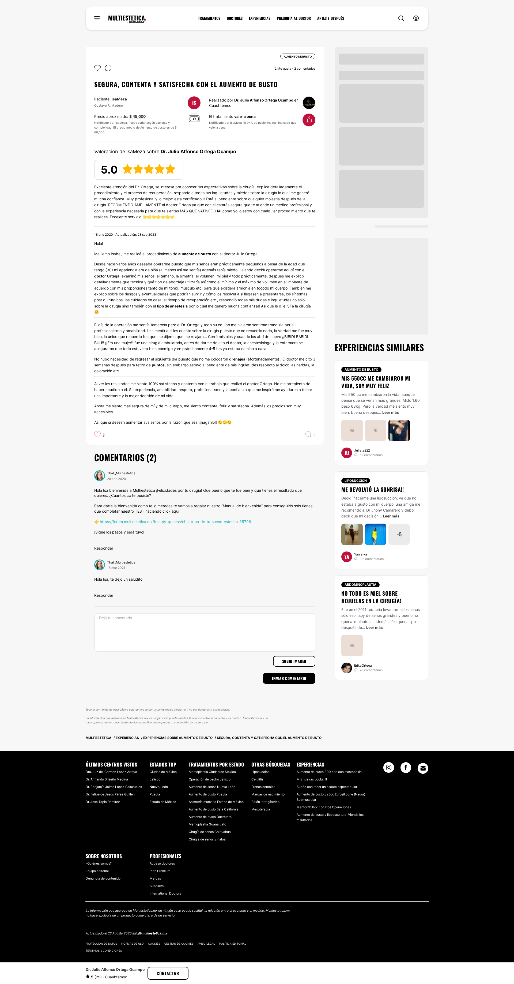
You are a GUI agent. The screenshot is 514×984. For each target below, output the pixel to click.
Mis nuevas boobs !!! (312, 779)
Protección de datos (101, 943)
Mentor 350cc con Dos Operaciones (324, 807)
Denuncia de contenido (103, 878)
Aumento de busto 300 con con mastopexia (329, 772)
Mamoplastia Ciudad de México (212, 772)
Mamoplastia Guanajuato (207, 824)
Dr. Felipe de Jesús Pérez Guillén (110, 794)
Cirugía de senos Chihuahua (210, 832)
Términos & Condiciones (104, 950)
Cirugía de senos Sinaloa (207, 839)
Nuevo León (159, 787)
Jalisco (155, 779)
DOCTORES (235, 18)
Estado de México (163, 802)
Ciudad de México (163, 772)
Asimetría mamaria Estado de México (216, 802)
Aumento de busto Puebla (208, 794)
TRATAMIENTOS (209, 18)
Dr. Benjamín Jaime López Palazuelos (114, 787)
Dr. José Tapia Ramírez (103, 802)
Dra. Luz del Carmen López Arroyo (111, 772)
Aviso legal (206, 943)
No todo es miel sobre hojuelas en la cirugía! (371, 597)
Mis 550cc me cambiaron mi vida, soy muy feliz (376, 382)
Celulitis (257, 779)
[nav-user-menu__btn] (416, 18)
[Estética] (127, 19)
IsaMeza (119, 99)
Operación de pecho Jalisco (209, 779)
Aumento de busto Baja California (214, 809)
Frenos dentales (263, 787)
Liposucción (356, 481)
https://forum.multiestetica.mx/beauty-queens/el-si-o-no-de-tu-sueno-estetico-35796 (175, 521)
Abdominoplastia (360, 585)
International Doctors (165, 893)
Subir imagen (294, 661)
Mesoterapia (260, 809)
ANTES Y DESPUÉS (330, 18)
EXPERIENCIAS (259, 18)
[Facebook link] (405, 769)
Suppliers (157, 886)
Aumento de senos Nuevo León (212, 787)
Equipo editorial (97, 871)
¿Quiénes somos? (99, 863)
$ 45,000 (137, 116)
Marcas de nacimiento (268, 794)
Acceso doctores (162, 863)
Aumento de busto (361, 369)
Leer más (390, 412)
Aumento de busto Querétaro (210, 817)
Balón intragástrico (265, 802)
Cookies (154, 943)
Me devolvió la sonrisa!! (372, 489)
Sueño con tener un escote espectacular (327, 787)
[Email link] (423, 768)
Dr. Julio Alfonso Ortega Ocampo (263, 100)
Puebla (155, 794)
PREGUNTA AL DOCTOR (294, 18)
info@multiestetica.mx (149, 933)
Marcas (155, 878)
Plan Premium (160, 871)
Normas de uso (132, 943)
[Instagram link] (388, 769)
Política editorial (232, 943)
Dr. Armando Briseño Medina (107, 779)
